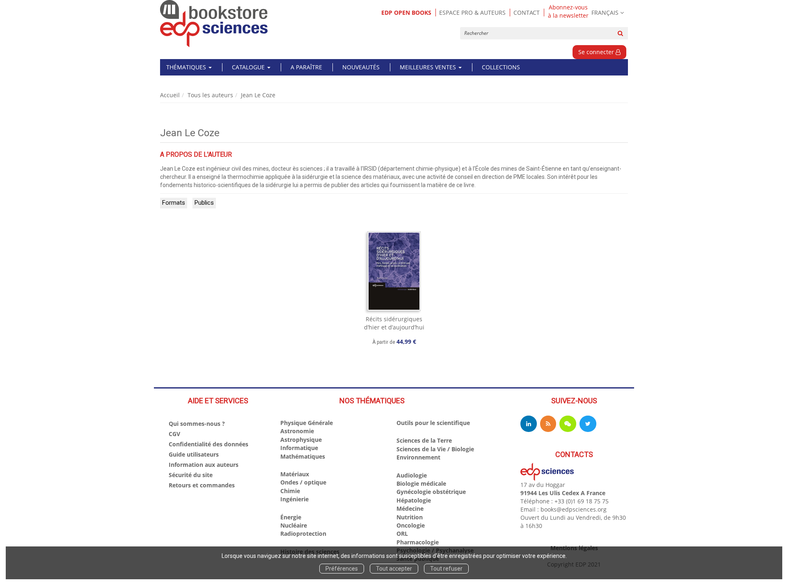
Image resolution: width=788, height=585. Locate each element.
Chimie (290, 491)
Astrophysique (301, 439)
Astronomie (297, 431)
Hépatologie (413, 500)
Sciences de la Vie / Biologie (435, 449)
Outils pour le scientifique (433, 423)
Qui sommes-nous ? (197, 423)
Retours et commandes (202, 485)
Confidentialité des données (208, 444)
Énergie (290, 517)
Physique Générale (306, 423)
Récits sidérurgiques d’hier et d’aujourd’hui (394, 323)
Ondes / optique (303, 482)
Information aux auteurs (203, 464)
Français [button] (605, 12)
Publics (204, 202)
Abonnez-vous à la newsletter (568, 11)
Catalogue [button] (249, 67)
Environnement (418, 457)
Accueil (170, 95)
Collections (501, 67)
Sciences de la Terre (424, 440)
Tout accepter (394, 568)
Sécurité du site (191, 475)
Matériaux (294, 474)
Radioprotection (303, 533)
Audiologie (411, 475)
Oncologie (410, 525)
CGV (174, 434)
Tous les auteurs (210, 95)
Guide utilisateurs (194, 454)
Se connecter (597, 52)
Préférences (341, 568)
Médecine (410, 508)
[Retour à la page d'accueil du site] (214, 23)
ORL (402, 533)
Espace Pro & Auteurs (472, 12)
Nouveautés (361, 67)
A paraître (306, 67)
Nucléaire (293, 525)
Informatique (299, 448)
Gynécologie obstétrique (431, 492)
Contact (526, 12)
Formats (173, 202)
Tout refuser (446, 568)
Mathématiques (302, 456)
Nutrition (409, 517)
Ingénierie (294, 499)
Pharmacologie (417, 542)
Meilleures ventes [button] (429, 67)
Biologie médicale (421, 483)
